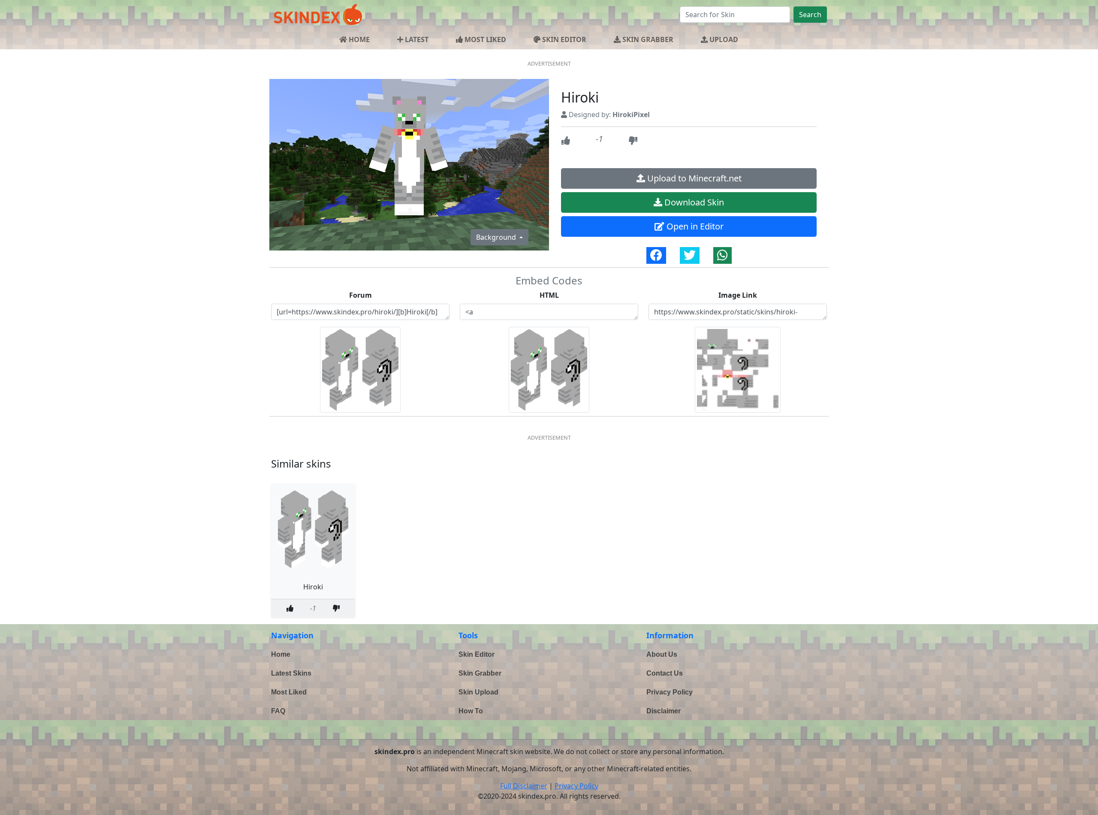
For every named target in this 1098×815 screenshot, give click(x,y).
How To (471, 711)
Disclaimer (663, 711)
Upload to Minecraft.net (693, 178)
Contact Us (664, 673)
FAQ (278, 711)
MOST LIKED (484, 39)
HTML (549, 295)
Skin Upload (478, 692)
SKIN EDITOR (563, 39)
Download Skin (693, 202)
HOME (358, 39)
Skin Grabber (480, 673)
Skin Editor (477, 654)
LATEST (415, 39)
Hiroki (313, 587)
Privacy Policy (669, 692)
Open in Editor (694, 226)
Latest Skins (291, 673)
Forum (360, 295)
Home (280, 654)
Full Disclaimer (523, 786)
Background (497, 237)
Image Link (737, 295)
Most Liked (289, 692)
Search (810, 14)
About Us (661, 654)
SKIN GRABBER (647, 39)
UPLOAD (723, 39)
